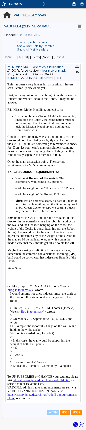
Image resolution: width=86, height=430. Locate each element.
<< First (23, 57)
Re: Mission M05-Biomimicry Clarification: (35, 67)
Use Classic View (28, 35)
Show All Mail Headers (32, 49)
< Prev (35, 57)
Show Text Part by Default (35, 46)
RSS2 (76, 412)
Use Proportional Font (32, 42)
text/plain (13, 78)
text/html (46, 78)
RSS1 (65, 412)
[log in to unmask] (54, 70)
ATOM (53, 412)
